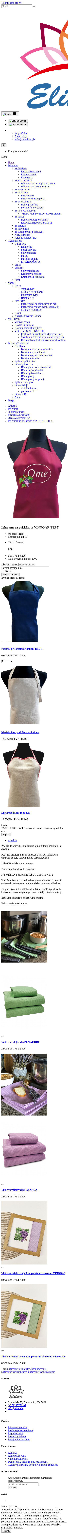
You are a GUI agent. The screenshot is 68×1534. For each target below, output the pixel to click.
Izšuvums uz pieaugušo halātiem (38, 183)
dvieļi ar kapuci (29, 388)
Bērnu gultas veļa (24, 364)
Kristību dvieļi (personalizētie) (36, 349)
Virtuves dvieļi (22, 322)
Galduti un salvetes (24, 325)
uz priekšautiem (23, 201)
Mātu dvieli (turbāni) (32, 291)
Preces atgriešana (17, 1436)
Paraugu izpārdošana (25, 237)
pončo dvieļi (27, 391)
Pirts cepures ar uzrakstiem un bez (38, 303)
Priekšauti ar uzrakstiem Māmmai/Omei (41, 334)
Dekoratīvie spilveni (31, 273)
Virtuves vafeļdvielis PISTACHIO (20, 1042)
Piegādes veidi (15, 1433)
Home (11, 162)
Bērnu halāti (21, 394)
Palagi (24, 255)
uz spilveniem (22, 228)
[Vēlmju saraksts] (2, 1036)
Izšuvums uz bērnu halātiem (35, 186)
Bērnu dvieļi (27, 297)
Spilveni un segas (24, 382)
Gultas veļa (20, 243)
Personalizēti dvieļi (31, 171)
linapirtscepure (39, 1368)
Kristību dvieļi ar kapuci (33, 352)
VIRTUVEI (14, 319)
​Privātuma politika (17, 1427)
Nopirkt (6, 834)
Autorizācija (21, 136)
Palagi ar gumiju (29, 258)
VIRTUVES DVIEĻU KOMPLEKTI (41, 213)
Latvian (22, 121)
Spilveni (19, 267)
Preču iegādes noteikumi (20, 1430)
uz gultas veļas (22, 189)
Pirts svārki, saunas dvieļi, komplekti (40, 306)
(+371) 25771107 (17, 1405)
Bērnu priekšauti (29, 204)
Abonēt (12, 1487)
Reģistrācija (21, 133)
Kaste (8, 571)
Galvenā (12, 405)
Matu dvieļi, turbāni (31, 309)
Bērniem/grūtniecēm (18, 343)
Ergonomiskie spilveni (32, 276)
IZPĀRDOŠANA (30, 261)
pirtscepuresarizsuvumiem (41, 1371)
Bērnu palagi (27, 376)
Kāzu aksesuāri (22, 234)
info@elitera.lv (15, 1408)
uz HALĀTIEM (23, 180)
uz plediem (20, 225)
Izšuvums (13, 165)
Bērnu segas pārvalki (32, 370)
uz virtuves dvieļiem (25, 210)
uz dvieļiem (21, 168)
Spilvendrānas (28, 252)
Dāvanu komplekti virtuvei (28, 328)
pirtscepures (13, 1368)
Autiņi (18, 397)
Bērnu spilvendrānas (31, 373)
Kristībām (20, 346)
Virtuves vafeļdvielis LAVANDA (19, 1189)
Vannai (11, 282)
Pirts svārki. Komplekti (33, 198)
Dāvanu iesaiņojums (11, 567)
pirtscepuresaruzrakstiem (14, 1371)
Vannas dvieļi (28, 288)
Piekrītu (6, 1531)
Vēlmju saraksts (10, 574)
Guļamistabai (15, 240)
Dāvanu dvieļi (28, 174)
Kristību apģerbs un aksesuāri (36, 355)
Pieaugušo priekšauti (32, 207)
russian (22, 124)
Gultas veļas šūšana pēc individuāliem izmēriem (33, 1464)
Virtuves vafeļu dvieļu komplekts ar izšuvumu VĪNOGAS (33, 1273)
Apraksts (12, 840)
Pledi (17, 279)
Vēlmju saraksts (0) (11, 2)
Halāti (18, 312)
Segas (18, 264)
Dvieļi (18, 285)
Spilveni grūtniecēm (25, 361)
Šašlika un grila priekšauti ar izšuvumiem (42, 337)
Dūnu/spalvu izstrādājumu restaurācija (28, 1461)
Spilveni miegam (30, 270)
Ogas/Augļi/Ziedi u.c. (19, 417)
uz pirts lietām (22, 192)
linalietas (25, 1368)
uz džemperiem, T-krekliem (29, 231)
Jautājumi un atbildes (19, 1439)
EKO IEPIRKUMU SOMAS (36, 222)
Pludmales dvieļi (29, 294)
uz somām (20, 216)
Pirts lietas (20, 300)
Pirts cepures (27, 195)
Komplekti (26, 177)
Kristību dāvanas (30, 358)
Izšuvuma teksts (9, 564)
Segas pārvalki (28, 249)
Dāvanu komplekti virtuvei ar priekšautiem (43, 340)
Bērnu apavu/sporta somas (35, 219)
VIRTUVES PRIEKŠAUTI (29, 331)
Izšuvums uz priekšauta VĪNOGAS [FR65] (30, 420)
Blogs (11, 400)
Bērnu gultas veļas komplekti (36, 367)
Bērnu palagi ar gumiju (33, 379)
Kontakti (12, 1452)
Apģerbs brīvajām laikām (28, 315)
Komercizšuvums (17, 1455)
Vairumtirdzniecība (18, 1458)
